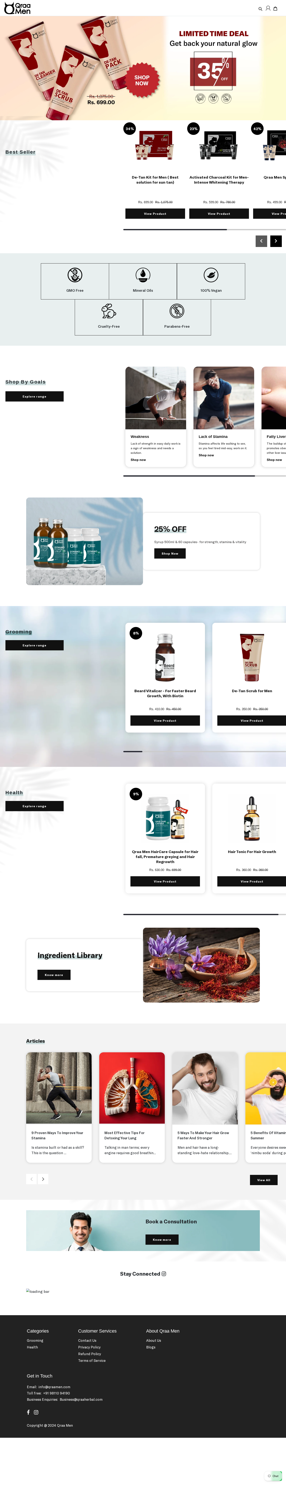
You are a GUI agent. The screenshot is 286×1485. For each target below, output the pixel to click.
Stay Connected (141, 1273)
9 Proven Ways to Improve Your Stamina (57, 1135)
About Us (153, 1340)
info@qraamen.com (54, 1387)
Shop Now (170, 553)
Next (43, 1179)
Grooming (35, 1340)
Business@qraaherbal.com (81, 1399)
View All (263, 1180)
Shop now (138, 460)
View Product (155, 213)
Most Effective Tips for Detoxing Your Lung (124, 1135)
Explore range (46, 396)
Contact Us (87, 1340)
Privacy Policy (89, 1347)
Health (32, 1347)
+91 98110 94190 (56, 1393)
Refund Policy (89, 1354)
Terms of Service (92, 1360)
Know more (54, 975)
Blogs (150, 1347)
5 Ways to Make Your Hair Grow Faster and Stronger (203, 1135)
